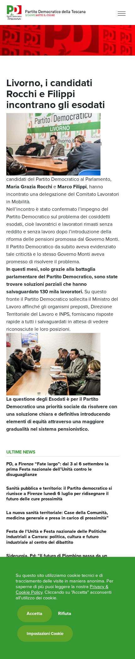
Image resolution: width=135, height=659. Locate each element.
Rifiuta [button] (64, 614)
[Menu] (121, 13)
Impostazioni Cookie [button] (45, 634)
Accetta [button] (34, 613)
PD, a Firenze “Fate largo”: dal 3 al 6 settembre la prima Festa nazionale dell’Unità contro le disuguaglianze (57, 469)
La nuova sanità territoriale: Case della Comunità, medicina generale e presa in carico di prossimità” (57, 515)
